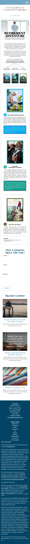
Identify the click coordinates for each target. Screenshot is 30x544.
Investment (15, 425)
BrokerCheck (11, 446)
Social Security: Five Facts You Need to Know (15, 321)
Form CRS (8, 442)
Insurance (15, 429)
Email (5, 265)
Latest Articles (15, 436)
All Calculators (15, 440)
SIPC (26, 487)
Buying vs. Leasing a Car (15, 388)
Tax (15, 431)
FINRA (22, 487)
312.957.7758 (16, 15)
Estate (15, 427)
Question (5, 274)
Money (15, 432)
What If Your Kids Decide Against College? (15, 354)
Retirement (15, 423)
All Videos (15, 438)
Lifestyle (15, 434)
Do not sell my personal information (14, 479)
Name (5, 255)
